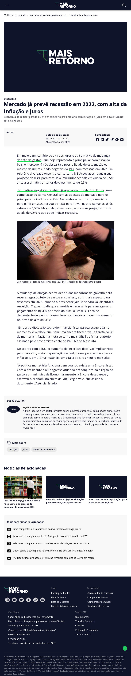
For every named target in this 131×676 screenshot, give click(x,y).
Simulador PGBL (16, 638)
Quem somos (82, 616)
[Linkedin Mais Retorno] (102, 139)
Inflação (13, 449)
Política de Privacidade (86, 630)
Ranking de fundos (60, 592)
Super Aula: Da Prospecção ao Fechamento (31, 616)
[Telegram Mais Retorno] (112, 139)
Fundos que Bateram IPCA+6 (23, 625)
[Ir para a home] (65, 5)
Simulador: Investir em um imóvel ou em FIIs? (31, 643)
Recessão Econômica (44, 449)
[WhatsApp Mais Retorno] (117, 139)
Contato (79, 625)
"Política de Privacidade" (48, 671)
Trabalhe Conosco (84, 621)
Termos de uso (83, 634)
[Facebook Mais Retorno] (97, 139)
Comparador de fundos (99, 601)
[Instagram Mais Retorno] (7, 600)
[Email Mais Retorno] (122, 139)
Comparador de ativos (99, 597)
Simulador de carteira (98, 606)
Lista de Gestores (60, 601)
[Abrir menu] (7, 5)
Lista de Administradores (64, 606)
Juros (25, 449)
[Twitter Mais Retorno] (107, 139)
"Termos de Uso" (26, 671)
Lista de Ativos (58, 597)
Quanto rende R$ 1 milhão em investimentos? (32, 630)
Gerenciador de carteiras (100, 592)
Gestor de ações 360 (19, 634)
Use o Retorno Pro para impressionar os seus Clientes (36, 621)
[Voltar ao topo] (125, 648)
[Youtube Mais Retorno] (14, 600)
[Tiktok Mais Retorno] (35, 600)
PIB (71, 169)
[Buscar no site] (124, 5)
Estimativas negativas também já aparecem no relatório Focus (60, 190)
